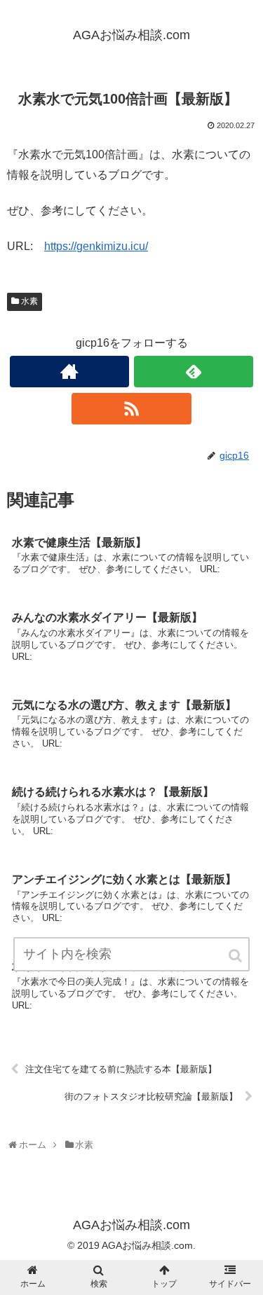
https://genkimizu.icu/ (96, 246)
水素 (29, 301)
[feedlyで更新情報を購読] (193, 371)
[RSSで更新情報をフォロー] (131, 408)
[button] (236, 956)
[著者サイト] (69, 371)
